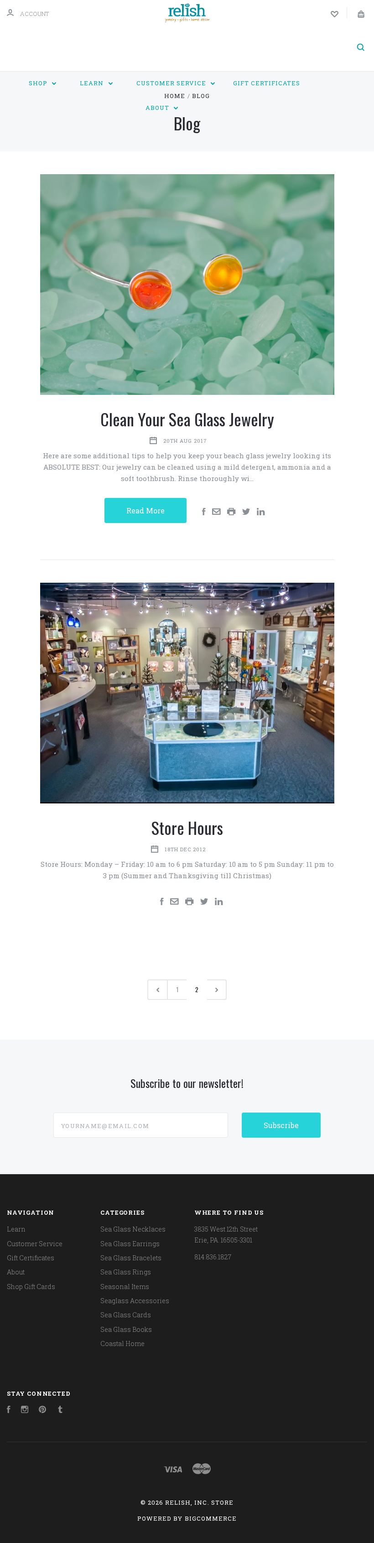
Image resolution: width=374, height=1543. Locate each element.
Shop (39, 83)
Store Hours (187, 827)
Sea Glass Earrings (130, 1243)
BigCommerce (211, 1518)
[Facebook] (8, 1410)
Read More (145, 510)
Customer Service (172, 83)
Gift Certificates (266, 83)
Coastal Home (122, 1343)
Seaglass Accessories (134, 1300)
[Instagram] (24, 1410)
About (158, 108)
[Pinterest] (42, 1410)
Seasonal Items (124, 1286)
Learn (92, 83)
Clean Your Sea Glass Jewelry (187, 419)
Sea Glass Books (126, 1329)
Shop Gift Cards (31, 1286)
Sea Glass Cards (125, 1314)
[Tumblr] (60, 1410)
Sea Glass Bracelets (130, 1257)
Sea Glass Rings (125, 1272)
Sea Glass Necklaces (133, 1229)
